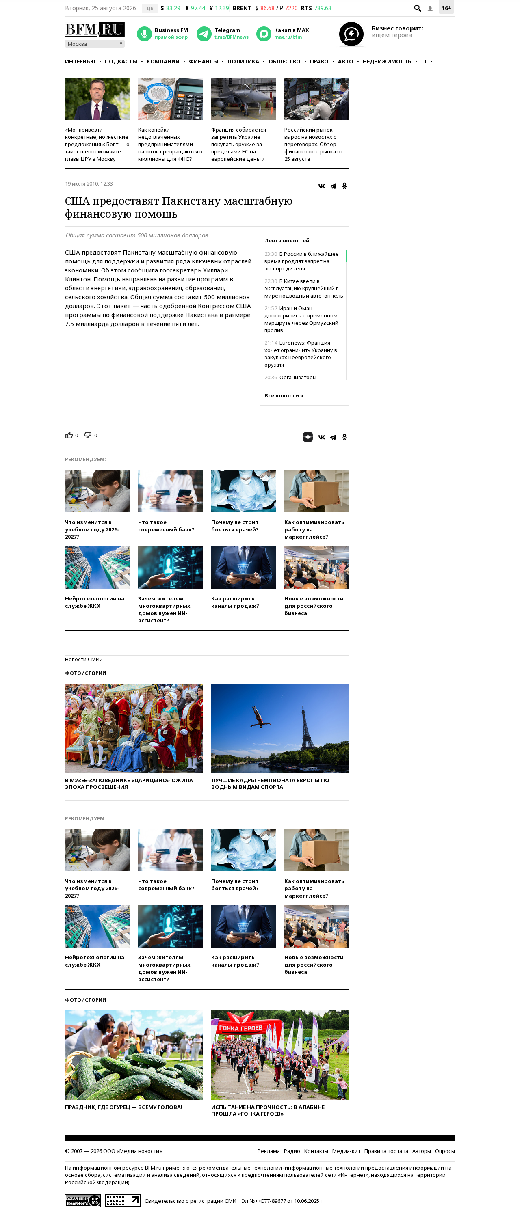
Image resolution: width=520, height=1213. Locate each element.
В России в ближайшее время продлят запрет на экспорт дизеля (301, 261)
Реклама (269, 1151)
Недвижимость (387, 61)
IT (424, 61)
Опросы (445, 1151)
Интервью (80, 61)
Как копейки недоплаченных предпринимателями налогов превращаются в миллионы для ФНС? (170, 144)
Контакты (316, 1151)
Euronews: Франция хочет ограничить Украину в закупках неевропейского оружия (300, 353)
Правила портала (386, 1151)
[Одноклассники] (344, 186)
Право (319, 61)
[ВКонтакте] (322, 186)
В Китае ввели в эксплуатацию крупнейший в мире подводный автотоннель (303, 288)
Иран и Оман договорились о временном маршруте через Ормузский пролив (301, 319)
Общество (285, 61)
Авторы (421, 1151)
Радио (292, 1151)
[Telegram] (333, 186)
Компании (163, 61)
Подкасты (121, 61)
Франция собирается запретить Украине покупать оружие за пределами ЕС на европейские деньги (238, 144)
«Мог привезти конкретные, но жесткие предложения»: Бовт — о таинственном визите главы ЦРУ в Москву (97, 144)
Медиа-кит (346, 1151)
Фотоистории (85, 673)
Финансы (203, 61)
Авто (345, 61)
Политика (243, 61)
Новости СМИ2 (83, 659)
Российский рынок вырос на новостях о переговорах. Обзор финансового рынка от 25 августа (313, 144)
